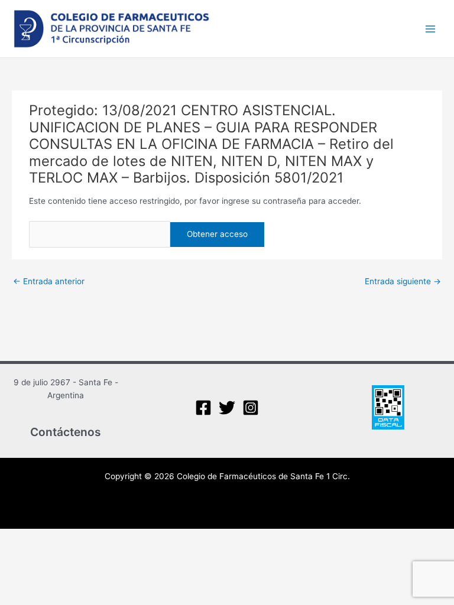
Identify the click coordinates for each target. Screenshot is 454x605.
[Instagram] (250, 407)
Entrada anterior (49, 281)
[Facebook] (203, 407)
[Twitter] (227, 407)
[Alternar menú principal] (431, 29)
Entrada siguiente (403, 281)
